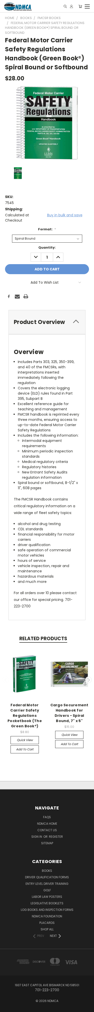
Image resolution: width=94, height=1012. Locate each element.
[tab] (47, 322)
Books (47, 871)
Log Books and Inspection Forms (47, 910)
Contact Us (47, 830)
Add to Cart (24, 749)
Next (88, 680)
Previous (6, 680)
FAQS (47, 817)
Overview (29, 352)
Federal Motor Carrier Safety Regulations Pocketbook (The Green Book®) (25, 716)
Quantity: (47, 247)
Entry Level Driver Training (47, 884)
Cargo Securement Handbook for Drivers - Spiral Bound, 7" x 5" (69, 713)
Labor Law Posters (47, 897)
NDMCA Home (47, 823)
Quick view (25, 740)
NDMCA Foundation (47, 916)
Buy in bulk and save (64, 215)
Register (56, 836)
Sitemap (47, 843)
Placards (47, 923)
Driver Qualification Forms (47, 877)
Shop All (47, 929)
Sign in (37, 836)
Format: (47, 229)
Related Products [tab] (43, 638)
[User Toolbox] (71, 6)
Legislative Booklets (47, 903)
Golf (47, 890)
